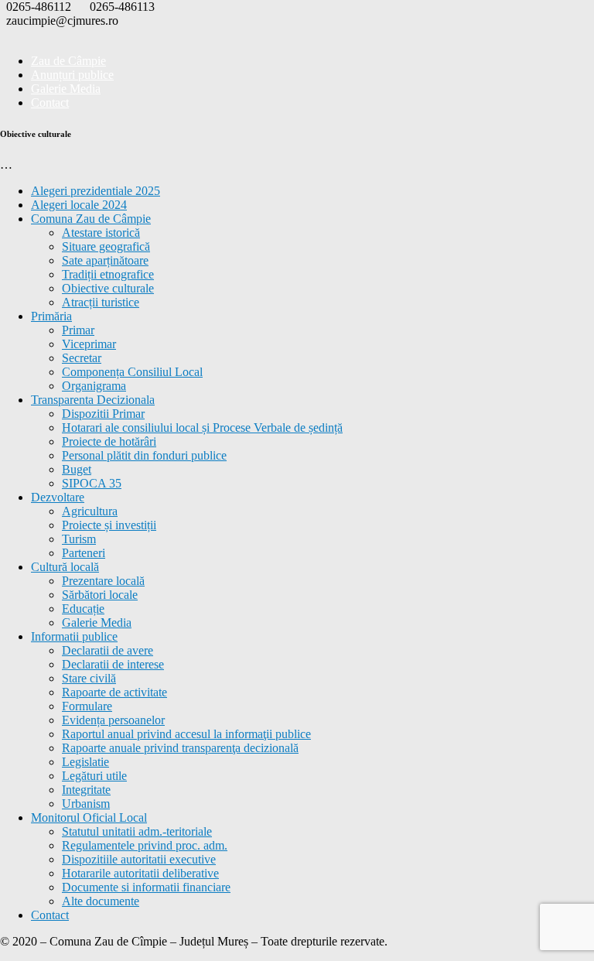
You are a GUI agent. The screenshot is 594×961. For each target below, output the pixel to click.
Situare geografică (106, 246)
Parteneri (83, 552)
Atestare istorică (101, 232)
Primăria (51, 316)
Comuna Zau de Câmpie (91, 218)
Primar (78, 330)
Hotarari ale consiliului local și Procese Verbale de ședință (202, 427)
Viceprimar (89, 344)
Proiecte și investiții (109, 525)
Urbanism (86, 803)
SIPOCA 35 (91, 483)
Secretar (81, 357)
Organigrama (94, 385)
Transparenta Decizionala (93, 399)
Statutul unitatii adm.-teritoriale (137, 831)
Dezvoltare (57, 497)
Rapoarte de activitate (114, 692)
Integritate (86, 789)
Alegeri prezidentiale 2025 (95, 190)
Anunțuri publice (72, 74)
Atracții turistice (100, 302)
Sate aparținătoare (105, 260)
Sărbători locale (100, 594)
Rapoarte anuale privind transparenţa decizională (180, 747)
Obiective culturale (108, 288)
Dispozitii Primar (103, 413)
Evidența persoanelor (113, 720)
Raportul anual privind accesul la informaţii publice (186, 733)
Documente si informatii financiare (146, 887)
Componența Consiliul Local (132, 371)
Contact (50, 102)
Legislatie (85, 761)
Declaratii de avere (107, 650)
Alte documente (100, 901)
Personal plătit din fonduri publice (144, 455)
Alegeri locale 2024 (79, 204)
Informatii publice (74, 636)
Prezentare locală (103, 580)
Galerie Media (66, 88)
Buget (76, 469)
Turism (79, 538)
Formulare (87, 706)
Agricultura (90, 511)
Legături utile (94, 775)
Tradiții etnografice (108, 274)
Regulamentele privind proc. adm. (144, 845)
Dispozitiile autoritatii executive (139, 859)
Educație (83, 608)
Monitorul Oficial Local (89, 817)
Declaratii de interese (113, 664)
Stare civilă (89, 678)
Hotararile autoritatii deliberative (140, 873)
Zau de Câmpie (68, 60)
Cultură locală (65, 566)
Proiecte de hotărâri (109, 441)
